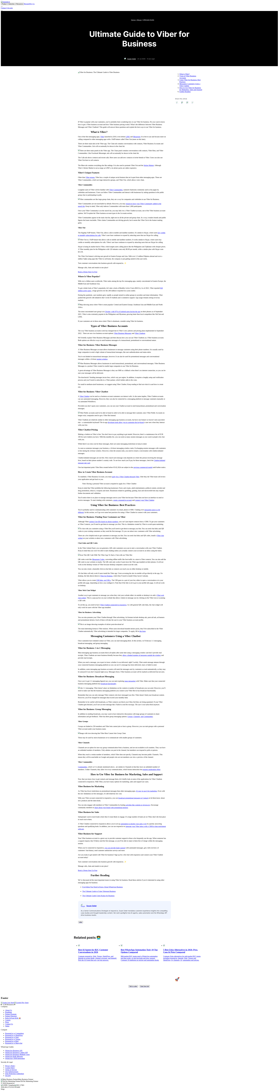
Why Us (32, 4)
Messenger (136, 137)
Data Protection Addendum (14, 1074)
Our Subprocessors (11, 1072)
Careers (7, 1020)
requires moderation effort (151, 769)
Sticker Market (149, 165)
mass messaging (130, 681)
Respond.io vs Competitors (14, 1033)
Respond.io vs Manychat (13, 1043)
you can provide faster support (114, 848)
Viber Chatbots (140, 333)
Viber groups (90, 177)
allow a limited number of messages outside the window (141, 655)
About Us (8, 1010)
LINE (128, 137)
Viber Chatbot (84, 396)
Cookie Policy (10, 1068)
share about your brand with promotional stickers (111, 808)
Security (8, 1076)
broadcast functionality (108, 684)
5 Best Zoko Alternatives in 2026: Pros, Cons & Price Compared (180, 951)
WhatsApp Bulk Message (14, 1056)
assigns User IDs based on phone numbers (103, 522)
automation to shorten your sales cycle (134, 824)
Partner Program (10, 1014)
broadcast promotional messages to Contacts (133, 798)
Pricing (26, 4)
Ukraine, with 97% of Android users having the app (122, 312)
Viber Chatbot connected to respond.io (113, 605)
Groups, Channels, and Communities (140, 716)
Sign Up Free (92, 272)
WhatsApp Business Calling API (16, 1052)
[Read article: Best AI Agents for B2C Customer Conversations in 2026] (79, 945)
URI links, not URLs (103, 580)
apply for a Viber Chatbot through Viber (125, 477)
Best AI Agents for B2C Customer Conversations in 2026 (93, 951)
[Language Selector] (2, 6)
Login (11, 8)
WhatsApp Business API (13, 1051)
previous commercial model (142, 467)
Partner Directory (11, 1016)
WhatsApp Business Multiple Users (17, 1054)
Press (7, 1022)
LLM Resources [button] (9, 1005)
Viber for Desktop (106, 576)
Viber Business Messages (122, 333)
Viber (102, 137)
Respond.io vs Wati (12, 1037)
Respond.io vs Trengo (12, 1039)
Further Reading (185, 92)
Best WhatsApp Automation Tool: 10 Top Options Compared (139, 951)
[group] (139, 1005)
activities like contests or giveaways (138, 805)
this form (142, 631)
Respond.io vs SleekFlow (14, 1035)
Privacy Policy (10, 1066)
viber (80, 922)
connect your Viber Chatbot (144, 500)
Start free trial (144, 986)
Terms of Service (11, 1070)
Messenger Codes (98, 559)
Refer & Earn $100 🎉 (13, 1018)
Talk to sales (133, 986)
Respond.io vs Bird (11, 1041)
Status (7, 1026)
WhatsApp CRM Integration (15, 1058)
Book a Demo (83, 272)
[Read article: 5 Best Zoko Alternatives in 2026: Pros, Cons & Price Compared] (164, 945)
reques (128, 204)
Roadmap (8, 1012)
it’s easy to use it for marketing (146, 791)
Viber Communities (116, 190)
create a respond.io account (122, 500)
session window (102, 359)
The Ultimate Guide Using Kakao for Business (98, 896)
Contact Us (5, 8)
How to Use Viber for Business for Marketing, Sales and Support (190, 89)
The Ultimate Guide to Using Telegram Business (99, 891)
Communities (82, 767)
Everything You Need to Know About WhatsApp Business (102, 887)
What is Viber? (184, 74)
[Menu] (2, 10)
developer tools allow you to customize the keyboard (126, 422)
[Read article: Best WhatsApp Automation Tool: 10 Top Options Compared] (121, 945)
